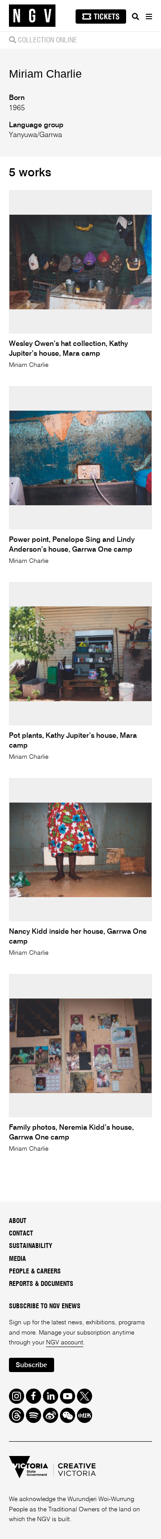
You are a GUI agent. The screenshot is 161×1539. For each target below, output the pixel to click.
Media (17, 1259)
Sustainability (30, 1246)
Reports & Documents (41, 1284)
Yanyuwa (23, 135)
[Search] (135, 16)
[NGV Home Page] (32, 16)
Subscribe (31, 1365)
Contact (21, 1234)
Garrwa (50, 135)
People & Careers (35, 1272)
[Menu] (148, 16)
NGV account (64, 1342)
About (17, 1221)
